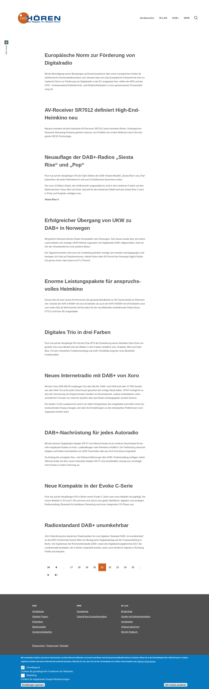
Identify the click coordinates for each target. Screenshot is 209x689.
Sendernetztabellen (42, 632)
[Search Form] (196, 18)
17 (72, 568)
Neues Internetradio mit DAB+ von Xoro (92, 375)
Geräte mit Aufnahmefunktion (135, 616)
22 (111, 568)
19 (88, 568)
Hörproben (37, 622)
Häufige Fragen (40, 616)
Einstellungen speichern (33, 685)
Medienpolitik (39, 627)
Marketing (32, 675)
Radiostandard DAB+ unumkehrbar (87, 525)
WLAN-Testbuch (129, 632)
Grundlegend (33, 667)
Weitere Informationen (146, 661)
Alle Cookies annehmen (175, 685)
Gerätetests (38, 611)
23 (118, 568)
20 (95, 568)
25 (134, 568)
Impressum (52, 645)
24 (126, 568)
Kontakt (64, 645)
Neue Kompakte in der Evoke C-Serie (89, 486)
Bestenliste (126, 611)
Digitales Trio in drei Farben (78, 332)
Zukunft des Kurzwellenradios (92, 616)
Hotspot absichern (130, 627)
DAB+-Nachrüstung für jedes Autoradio (91, 432)
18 (80, 568)
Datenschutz (38, 645)
